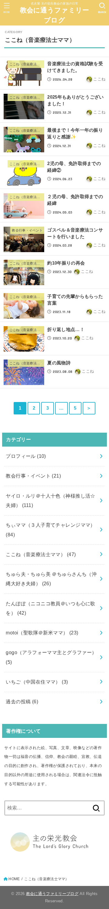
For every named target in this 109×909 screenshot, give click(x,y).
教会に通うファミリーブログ (54, 15)
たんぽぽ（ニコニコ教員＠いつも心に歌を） (50, 608)
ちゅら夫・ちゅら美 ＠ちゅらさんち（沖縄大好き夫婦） (51, 578)
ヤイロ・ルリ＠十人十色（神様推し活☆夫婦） (50, 500)
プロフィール (26, 456)
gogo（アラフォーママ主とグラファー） (51, 657)
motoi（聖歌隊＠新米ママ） (42, 632)
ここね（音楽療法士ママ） (41, 554)
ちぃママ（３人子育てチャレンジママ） (50, 529)
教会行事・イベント (33, 475)
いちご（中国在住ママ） (37, 681)
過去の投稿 (22, 701)
